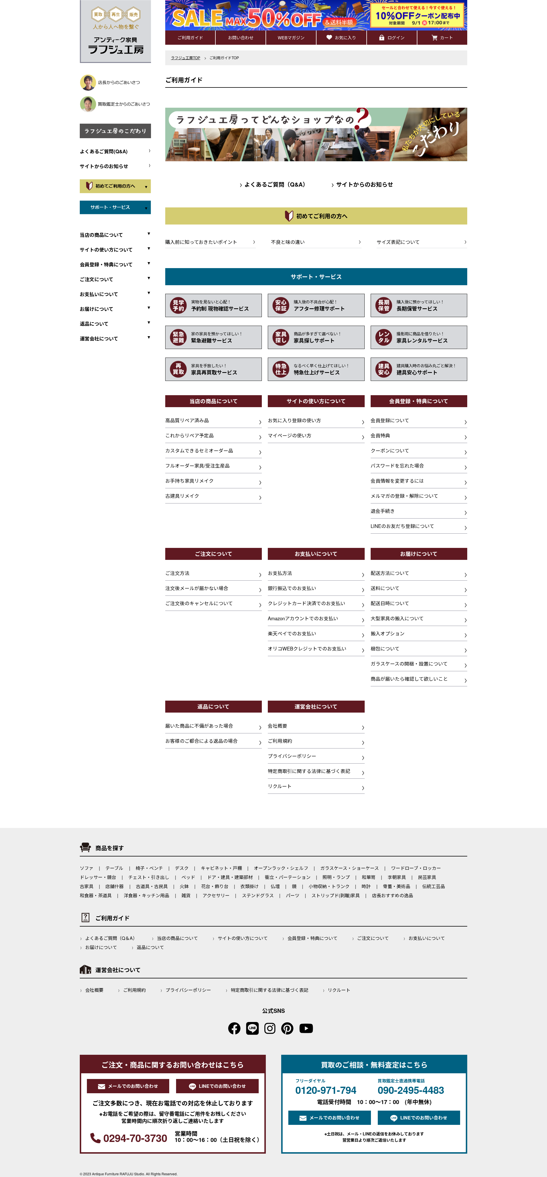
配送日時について (390, 603)
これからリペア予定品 (189, 435)
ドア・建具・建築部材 (230, 877)
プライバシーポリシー (292, 755)
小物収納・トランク (329, 886)
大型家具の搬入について (397, 618)
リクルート (280, 786)
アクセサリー (216, 895)
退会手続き (383, 510)
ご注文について (373, 938)
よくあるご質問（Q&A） (274, 184)
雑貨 (186, 895)
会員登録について (390, 420)
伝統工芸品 (433, 886)
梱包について (385, 648)
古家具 (86, 886)
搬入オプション (388, 633)
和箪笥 (368, 877)
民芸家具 (427, 877)
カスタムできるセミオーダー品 (199, 450)
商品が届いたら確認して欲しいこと (409, 678)
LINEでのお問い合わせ (222, 1086)
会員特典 (380, 435)
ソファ (86, 868)
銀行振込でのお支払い (292, 588)
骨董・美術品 (396, 886)
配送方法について (390, 573)
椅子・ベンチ (149, 868)
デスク (182, 868)
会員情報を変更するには (397, 480)
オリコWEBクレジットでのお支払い (307, 648)
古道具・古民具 (152, 886)
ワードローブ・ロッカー (416, 868)
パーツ (292, 895)
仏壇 (275, 886)
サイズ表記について (398, 241)
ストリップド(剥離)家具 (335, 895)
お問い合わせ (241, 37)
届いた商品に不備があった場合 (199, 725)
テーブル (114, 868)
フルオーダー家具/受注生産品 (197, 465)
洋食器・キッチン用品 (146, 895)
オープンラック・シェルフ (281, 868)
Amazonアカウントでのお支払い (303, 618)
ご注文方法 (177, 573)
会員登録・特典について (312, 938)
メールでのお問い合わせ (133, 1086)
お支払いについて (427, 938)
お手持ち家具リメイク (189, 480)
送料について (385, 588)
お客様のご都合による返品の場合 (201, 740)
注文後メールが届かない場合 (196, 588)
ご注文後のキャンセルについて (199, 603)
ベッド (188, 877)
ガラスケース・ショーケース (349, 868)
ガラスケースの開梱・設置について (409, 663)
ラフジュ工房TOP (185, 57)
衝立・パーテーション (288, 877)
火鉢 (184, 886)
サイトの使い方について (243, 938)
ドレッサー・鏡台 (98, 877)
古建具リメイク (182, 495)
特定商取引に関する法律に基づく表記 (309, 771)
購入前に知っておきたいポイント (201, 241)
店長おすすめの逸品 (392, 895)
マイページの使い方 (289, 435)
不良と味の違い (288, 241)
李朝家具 (397, 877)
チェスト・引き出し (148, 877)
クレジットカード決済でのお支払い (306, 603)
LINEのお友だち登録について (402, 526)
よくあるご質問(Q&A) (104, 151)
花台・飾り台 (214, 886)
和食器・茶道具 (96, 895)
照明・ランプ (336, 877)
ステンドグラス (258, 895)
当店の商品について (177, 938)
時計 (366, 886)
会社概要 (277, 725)
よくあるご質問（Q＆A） (111, 938)
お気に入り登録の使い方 (294, 420)
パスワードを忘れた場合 (397, 465)
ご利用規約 (280, 740)
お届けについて (101, 947)
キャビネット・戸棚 (221, 868)
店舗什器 (114, 886)
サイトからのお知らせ (104, 166)
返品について (150, 947)
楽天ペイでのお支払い (292, 633)
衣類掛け (249, 886)
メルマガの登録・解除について (404, 495)
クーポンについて (390, 450)
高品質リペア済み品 (187, 420)
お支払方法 (280, 573)
